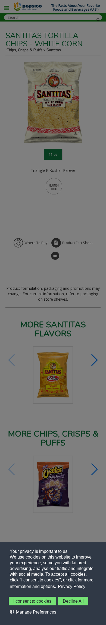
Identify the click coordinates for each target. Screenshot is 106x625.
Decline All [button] (73, 601)
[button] (33, 612)
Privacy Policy (71, 586)
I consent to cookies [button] (32, 601)
